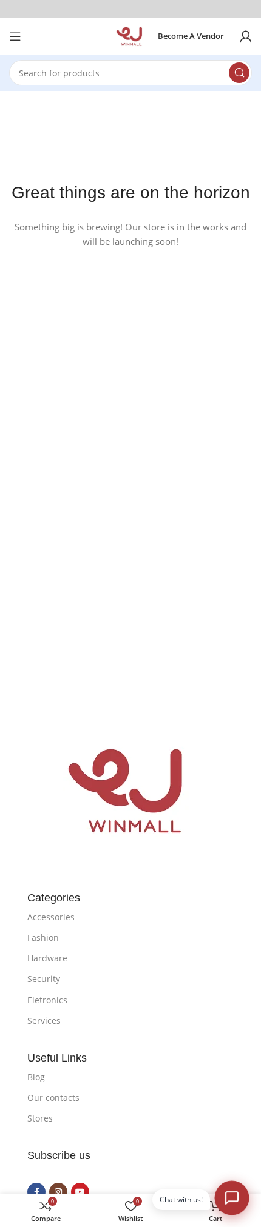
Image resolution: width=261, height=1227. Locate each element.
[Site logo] (130, 35)
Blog (36, 1077)
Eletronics (47, 1000)
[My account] (246, 36)
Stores (40, 1118)
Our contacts (53, 1097)
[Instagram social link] (58, 1192)
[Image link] (131, 790)
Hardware (47, 958)
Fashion (43, 937)
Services (44, 1020)
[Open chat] (231, 1197)
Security (43, 979)
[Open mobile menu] (15, 36)
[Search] (239, 72)
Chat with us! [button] (181, 1199)
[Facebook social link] (36, 1192)
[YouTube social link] (80, 1192)
